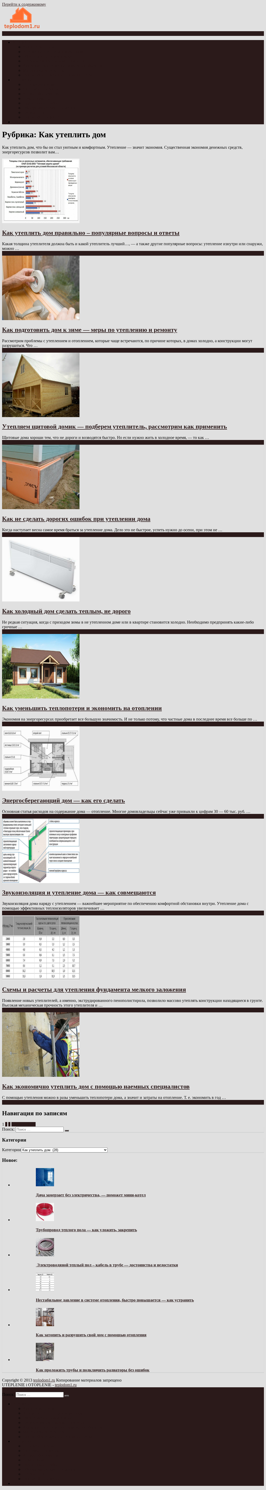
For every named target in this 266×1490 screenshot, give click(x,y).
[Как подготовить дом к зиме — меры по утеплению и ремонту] (40, 318)
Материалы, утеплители (44, 70)
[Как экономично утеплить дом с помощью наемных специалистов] (40, 1075)
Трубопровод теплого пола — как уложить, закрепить (86, 1230)
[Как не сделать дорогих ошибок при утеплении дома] (40, 508)
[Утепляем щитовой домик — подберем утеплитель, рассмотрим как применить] (40, 415)
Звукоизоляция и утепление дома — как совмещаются (79, 892)
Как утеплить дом (39, 47)
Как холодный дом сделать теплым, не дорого (66, 611)
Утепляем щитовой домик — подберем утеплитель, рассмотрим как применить (114, 426)
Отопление (22, 79)
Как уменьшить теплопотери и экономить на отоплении (82, 708)
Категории (11, 1150)
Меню (11, 33)
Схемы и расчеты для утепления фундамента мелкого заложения (94, 989)
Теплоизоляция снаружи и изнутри (54, 61)
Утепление (22, 42)
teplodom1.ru (44, 1380)
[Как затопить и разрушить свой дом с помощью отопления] (45, 1325)
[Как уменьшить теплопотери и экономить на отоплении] (40, 697)
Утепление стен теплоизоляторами (54, 51)
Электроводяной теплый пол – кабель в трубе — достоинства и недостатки (107, 1265)
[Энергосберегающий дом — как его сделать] (40, 789)
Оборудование (25, 122)
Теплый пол (33, 112)
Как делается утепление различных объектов (63, 65)
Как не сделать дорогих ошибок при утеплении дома (76, 518)
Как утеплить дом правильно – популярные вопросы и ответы (90, 232)
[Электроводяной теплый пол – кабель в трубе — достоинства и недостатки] (45, 1255)
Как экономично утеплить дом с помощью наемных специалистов (96, 1086)
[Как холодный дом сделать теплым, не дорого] (40, 600)
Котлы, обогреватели (41, 94)
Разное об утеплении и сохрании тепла (57, 75)
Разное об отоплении (41, 117)
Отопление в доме (39, 84)
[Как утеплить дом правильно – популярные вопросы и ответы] (40, 221)
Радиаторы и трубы (40, 103)
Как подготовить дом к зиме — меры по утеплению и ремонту (89, 329)
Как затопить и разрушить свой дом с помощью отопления (91, 1335)
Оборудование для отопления (49, 108)
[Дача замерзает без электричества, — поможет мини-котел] (45, 1185)
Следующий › (23, 1124)
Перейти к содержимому (24, 4)
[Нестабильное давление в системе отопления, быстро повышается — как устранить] (45, 1289)
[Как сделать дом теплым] (22, 29)
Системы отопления (41, 89)
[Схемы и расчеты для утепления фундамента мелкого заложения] (40, 978)
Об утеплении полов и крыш (48, 56)
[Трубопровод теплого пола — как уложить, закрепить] (45, 1219)
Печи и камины (37, 98)
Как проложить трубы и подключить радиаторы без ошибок (92, 1370)
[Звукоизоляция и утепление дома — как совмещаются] (40, 881)
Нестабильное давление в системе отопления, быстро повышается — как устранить (115, 1300)
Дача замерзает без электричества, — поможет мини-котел (91, 1195)
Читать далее (13, 253)
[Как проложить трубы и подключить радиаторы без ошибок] (45, 1359)
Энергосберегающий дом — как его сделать (63, 800)
